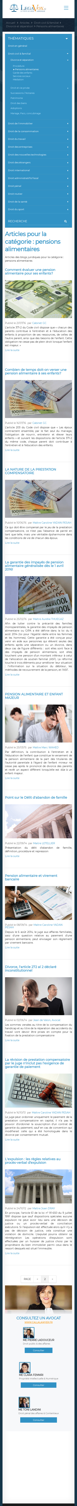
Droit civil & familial (19, 53)
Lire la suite (12, 350)
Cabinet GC (39, 323)
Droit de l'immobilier (20, 123)
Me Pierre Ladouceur (38, 1340)
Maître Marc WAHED (46, 747)
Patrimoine (17, 98)
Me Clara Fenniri (31, 1375)
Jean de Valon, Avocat (47, 1020)
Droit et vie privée (20, 88)
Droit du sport (16, 209)
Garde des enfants (22, 72)
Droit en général (17, 45)
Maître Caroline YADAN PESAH (52, 522)
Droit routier (15, 193)
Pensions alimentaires (27, 69)
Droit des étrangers (19, 162)
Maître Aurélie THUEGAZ (48, 619)
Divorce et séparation (22, 60)
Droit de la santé (17, 201)
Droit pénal (14, 186)
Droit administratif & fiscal (23, 178)
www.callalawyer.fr (39, 1322)
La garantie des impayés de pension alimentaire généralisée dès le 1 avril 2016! (34, 565)
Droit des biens (19, 103)
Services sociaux (21, 76)
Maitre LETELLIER (44, 843)
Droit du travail (17, 138)
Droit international (19, 170)
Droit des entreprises (20, 146)
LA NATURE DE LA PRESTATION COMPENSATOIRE (30, 471)
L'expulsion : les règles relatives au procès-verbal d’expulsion (33, 1160)
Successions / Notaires (23, 93)
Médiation (18, 79)
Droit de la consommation (23, 131)
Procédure (18, 66)
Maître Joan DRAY (43, 1208)
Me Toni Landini (29, 1409)
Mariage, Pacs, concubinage (26, 113)
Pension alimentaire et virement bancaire (31, 877)
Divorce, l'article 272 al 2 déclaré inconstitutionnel (30, 968)
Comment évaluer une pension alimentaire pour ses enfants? (30, 271)
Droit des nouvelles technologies (27, 154)
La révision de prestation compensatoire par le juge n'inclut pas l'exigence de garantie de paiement (37, 1063)
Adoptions (16, 108)
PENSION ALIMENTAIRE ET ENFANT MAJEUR (34, 696)
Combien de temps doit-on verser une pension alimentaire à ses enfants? (36, 371)
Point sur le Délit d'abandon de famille (36, 797)
